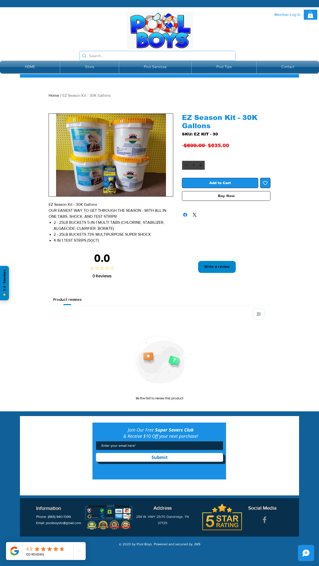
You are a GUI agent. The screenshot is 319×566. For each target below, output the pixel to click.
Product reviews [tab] (67, 299)
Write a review (217, 266)
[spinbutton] (193, 165)
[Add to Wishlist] (265, 183)
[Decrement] (186, 165)
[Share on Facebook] (185, 215)
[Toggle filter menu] (258, 314)
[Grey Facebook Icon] (264, 519)
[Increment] (201, 165)
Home (54, 95)
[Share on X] (195, 215)
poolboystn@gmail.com (63, 523)
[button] (310, 14)
